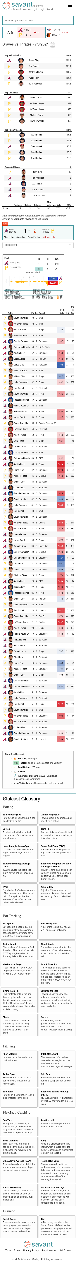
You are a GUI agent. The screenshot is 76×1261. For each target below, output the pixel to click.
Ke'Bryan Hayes (36, 72)
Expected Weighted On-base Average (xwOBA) (56, 865)
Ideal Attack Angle (12, 964)
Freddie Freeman (21, 400)
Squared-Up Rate (49, 990)
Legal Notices (50, 1250)
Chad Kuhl (37, 172)
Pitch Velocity (10, 1053)
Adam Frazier (20, 329)
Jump (43, 1140)
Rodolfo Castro (20, 335)
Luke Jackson (38, 195)
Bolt (43, 1219)
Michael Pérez (36, 115)
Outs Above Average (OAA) (17, 1160)
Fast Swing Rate (49, 923)
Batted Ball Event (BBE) (53, 846)
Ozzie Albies (19, 359)
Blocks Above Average (52, 1187)
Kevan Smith (19, 417)
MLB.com (65, 1250)
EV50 (5, 887)
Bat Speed (8, 923)
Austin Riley (34, 60)
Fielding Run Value (50, 1160)
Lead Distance (10, 1140)
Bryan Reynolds (37, 121)
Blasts (6, 1017)
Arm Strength (47, 1120)
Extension (8, 1091)
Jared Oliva (19, 364)
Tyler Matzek (36, 146)
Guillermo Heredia (22, 347)
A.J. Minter (37, 183)
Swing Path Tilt (10, 990)
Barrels (7, 828)
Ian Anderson (38, 178)
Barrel (23, 762)
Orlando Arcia (36, 97)
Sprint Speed (9, 1219)
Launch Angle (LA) (50, 814)
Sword (21, 771)
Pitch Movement (49, 1053)
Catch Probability (12, 1187)
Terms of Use (12, 1250)
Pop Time (7, 1120)
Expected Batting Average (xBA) (16, 865)
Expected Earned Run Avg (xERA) (54, 1093)
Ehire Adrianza (20, 411)
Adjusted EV (47, 887)
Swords (45, 1017)
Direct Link (9, 237)
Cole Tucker (19, 441)
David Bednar (37, 134)
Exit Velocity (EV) (12, 814)
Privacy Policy (31, 1250)
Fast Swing (24, 767)
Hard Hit (22, 758)
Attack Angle (47, 944)
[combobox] (38, 20)
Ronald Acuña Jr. (21, 405)
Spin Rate (46, 1074)
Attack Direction (49, 964)
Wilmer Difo (19, 376)
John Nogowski (35, 83)
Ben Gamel (34, 66)
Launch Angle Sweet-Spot (16, 846)
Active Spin (9, 1074)
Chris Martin (38, 189)
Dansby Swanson (21, 341)
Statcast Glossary (21, 798)
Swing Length (10, 944)
